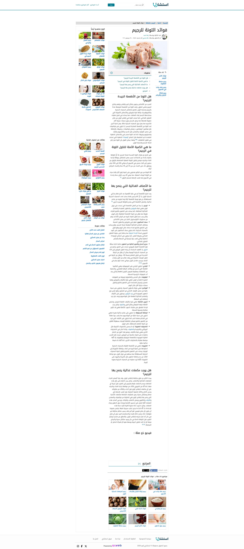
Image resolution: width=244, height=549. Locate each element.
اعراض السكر (100, 241)
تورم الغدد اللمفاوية (97, 256)
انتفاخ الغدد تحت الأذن (97, 230)
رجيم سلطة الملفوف (162, 82)
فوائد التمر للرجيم (162, 76)
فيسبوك (155, 470)
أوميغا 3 (125, 137)
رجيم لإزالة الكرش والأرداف (161, 94)
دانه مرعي (146, 38)
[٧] (144, 424)
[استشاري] (160, 5)
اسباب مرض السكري (97, 259)
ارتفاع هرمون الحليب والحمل (95, 263)
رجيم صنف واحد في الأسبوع (161, 88)
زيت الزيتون (129, 293)
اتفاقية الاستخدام (130, 538)
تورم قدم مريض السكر (97, 252)
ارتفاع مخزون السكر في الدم (95, 244)
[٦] (139, 263)
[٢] (135, 140)
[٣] (120, 177)
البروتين (133, 208)
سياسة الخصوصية (145, 538)
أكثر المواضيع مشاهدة (82, 5)
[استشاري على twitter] (85, 546)
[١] (136, 140)
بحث (111, 5)
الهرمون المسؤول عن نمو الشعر (93, 248)
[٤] (112, 201)
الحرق (146, 249)
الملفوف (131, 329)
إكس (148, 470)
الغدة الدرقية (133, 233)
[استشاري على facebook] (81, 546)
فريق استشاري (107, 538)
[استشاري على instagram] (78, 546)
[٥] (141, 263)
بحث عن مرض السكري (97, 237)
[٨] (142, 424)
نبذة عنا (117, 538)
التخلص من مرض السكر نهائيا (94, 233)
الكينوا (122, 304)
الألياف (148, 400)
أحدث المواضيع (94, 5)
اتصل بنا (95, 538)
